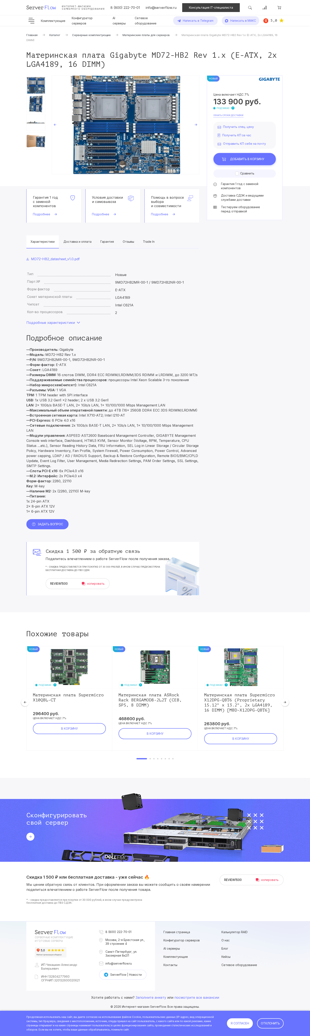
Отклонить (270, 1023)
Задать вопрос (50, 524)
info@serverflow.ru (161, 7)
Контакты (170, 965)
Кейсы (225, 956)
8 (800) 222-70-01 (125, 7)
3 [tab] (154, 758)
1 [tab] (141, 758)
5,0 (273, 20)
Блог (224, 948)
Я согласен (240, 1023)
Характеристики (43, 241)
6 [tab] (165, 758)
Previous (55, 124)
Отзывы (128, 241)
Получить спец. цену (238, 127)
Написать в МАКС (243, 20)
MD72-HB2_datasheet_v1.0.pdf (55, 259)
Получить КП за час (236, 135)
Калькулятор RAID (234, 932)
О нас (225, 940)
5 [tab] (161, 758)
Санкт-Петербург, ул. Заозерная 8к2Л (121, 953)
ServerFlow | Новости (126, 974)
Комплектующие (53, 21)
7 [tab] (169, 758)
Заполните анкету (151, 997)
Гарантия (107, 241)
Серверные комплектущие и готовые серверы (54, 939)
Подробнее (41, 214)
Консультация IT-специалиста (211, 7)
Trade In (149, 241)
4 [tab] (157, 758)
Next (196, 124)
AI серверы (171, 948)
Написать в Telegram (198, 20)
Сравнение (264, 7)
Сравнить (247, 173)
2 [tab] (150, 758)
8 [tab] (173, 758)
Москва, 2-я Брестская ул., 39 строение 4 (125, 941)
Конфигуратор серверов (181, 940)
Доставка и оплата (77, 241)
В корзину (247, 159)
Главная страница (176, 932)
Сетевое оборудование (239, 965)
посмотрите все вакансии (196, 997)
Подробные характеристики (50, 322)
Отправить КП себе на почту (244, 143)
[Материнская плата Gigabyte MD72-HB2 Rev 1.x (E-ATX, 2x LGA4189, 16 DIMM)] (125, 124)
